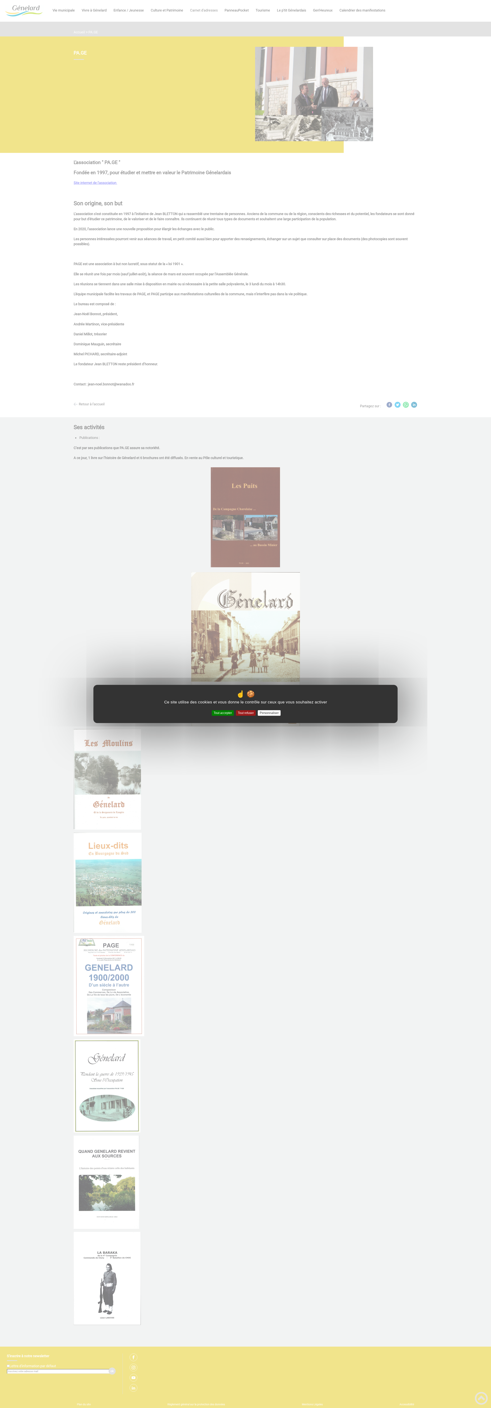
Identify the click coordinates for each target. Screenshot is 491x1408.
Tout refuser (246, 713)
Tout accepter (223, 713)
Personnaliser (269, 713)
